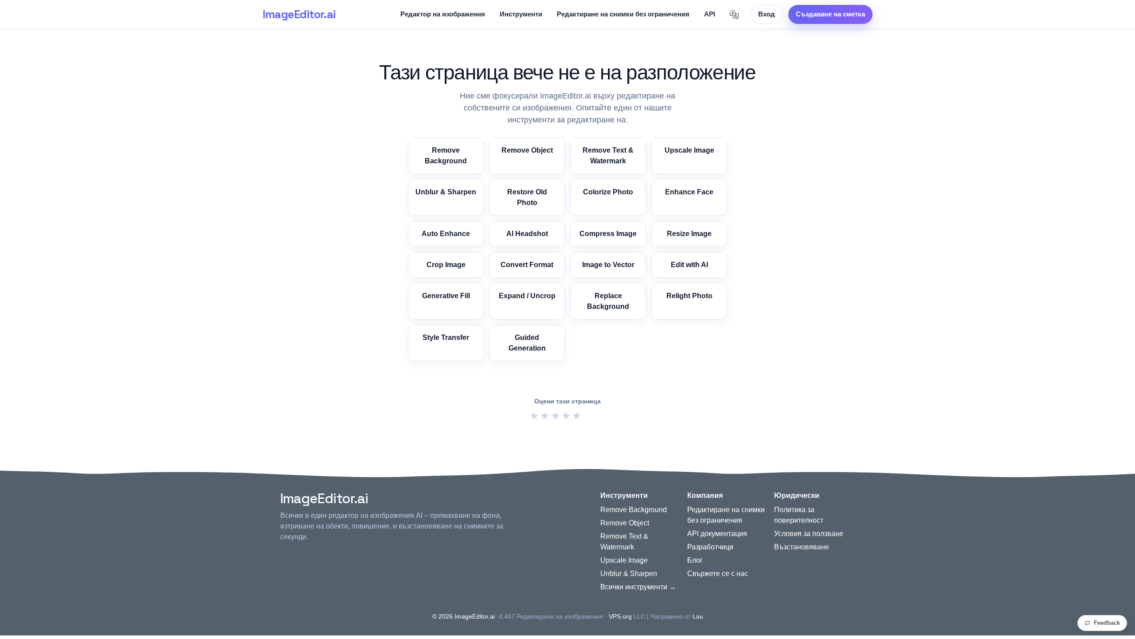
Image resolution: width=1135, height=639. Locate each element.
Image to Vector (608, 264)
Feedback (1107, 622)
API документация (717, 533)
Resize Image (689, 233)
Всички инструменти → (638, 587)
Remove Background (446, 155)
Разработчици (710, 547)
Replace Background (608, 301)
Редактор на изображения (442, 14)
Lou (698, 616)
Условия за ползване (808, 533)
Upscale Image (689, 150)
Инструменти (521, 14)
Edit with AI (689, 264)
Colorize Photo (608, 192)
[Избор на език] (734, 15)
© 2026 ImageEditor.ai (463, 616)
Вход (766, 14)
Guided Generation (527, 343)
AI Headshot (527, 233)
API (709, 14)
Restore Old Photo (527, 197)
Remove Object (527, 150)
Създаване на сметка (830, 14)
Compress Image (608, 233)
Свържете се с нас (717, 573)
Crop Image (446, 264)
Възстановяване (801, 547)
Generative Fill (446, 296)
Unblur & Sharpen (445, 192)
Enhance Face (689, 192)
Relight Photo (689, 296)
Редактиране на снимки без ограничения (623, 14)
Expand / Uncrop (527, 296)
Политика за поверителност (798, 515)
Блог (695, 560)
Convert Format (527, 264)
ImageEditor (298, 14)
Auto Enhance (446, 233)
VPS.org (620, 616)
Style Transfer (446, 337)
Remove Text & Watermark (608, 155)
